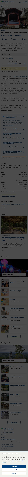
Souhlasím (14, 466)
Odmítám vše (14, 469)
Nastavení (14, 473)
